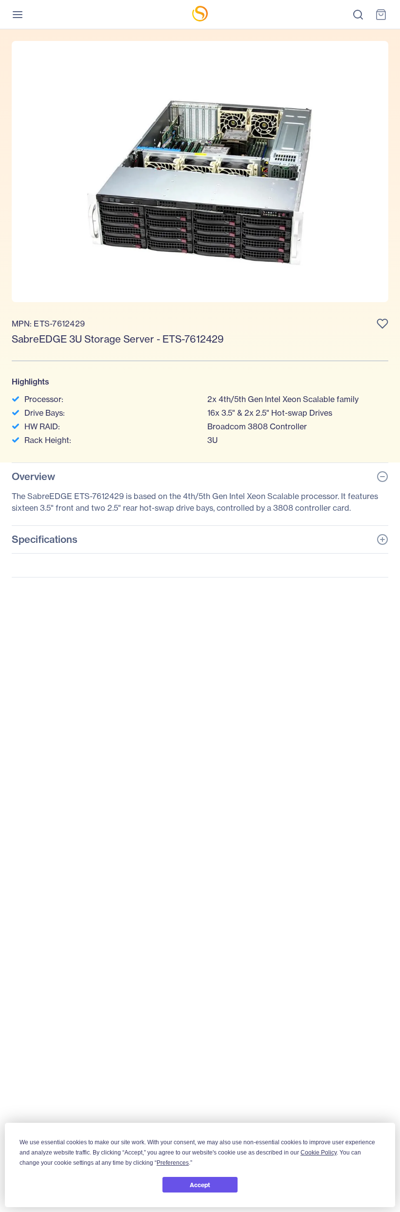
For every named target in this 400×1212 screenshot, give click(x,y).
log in (281, 302)
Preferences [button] (173, 1162)
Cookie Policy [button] (318, 1152)
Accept (200, 1185)
